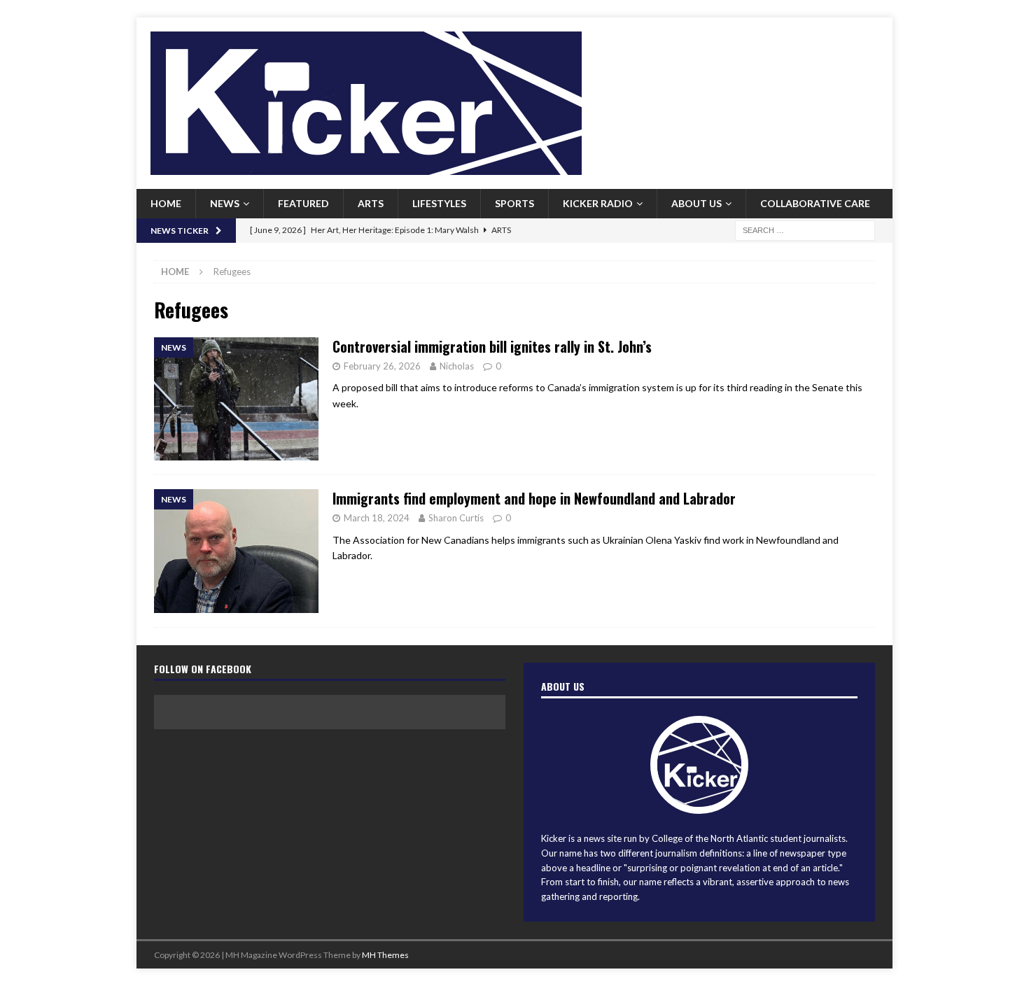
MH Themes (385, 955)
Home (165, 203)
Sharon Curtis (456, 517)
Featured (303, 203)
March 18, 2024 (377, 517)
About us (696, 203)
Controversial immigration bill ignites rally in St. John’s (492, 346)
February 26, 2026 (382, 366)
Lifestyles (439, 203)
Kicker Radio (598, 203)
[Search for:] (805, 229)
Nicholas (457, 366)
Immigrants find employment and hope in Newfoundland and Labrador (534, 498)
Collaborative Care (815, 203)
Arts (371, 203)
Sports (514, 203)
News (224, 203)
